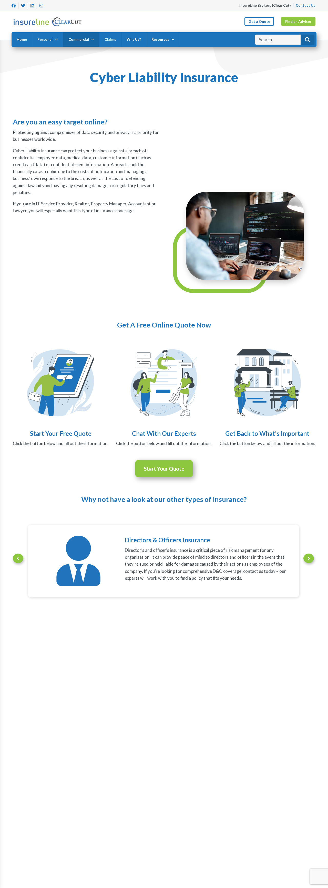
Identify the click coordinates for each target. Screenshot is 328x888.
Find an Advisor (298, 21)
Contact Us (305, 5)
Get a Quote (259, 21)
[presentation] (18, 558)
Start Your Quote (164, 469)
